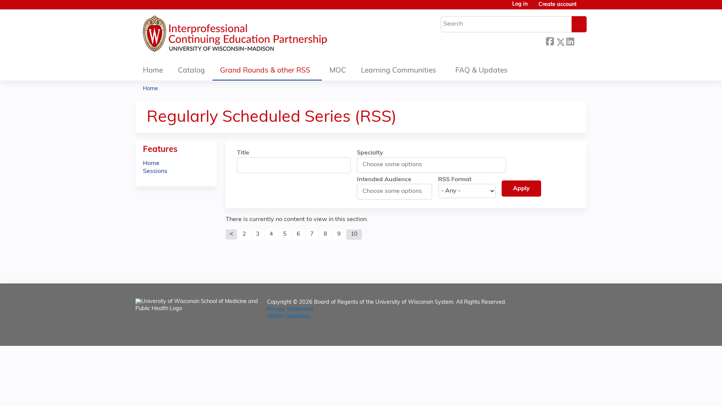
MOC (337, 70)
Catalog (191, 70)
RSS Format (455, 180)
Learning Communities (398, 70)
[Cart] (584, 8)
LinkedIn (570, 40)
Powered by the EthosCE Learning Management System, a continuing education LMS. (560, 333)
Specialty (370, 153)
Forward (580, 40)
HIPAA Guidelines (289, 317)
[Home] (257, 35)
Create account (557, 5)
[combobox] (395, 165)
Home (153, 70)
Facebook (550, 40)
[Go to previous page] (231, 234)
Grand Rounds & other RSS (265, 70)
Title (243, 153)
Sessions (155, 171)
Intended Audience (384, 180)
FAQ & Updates (481, 70)
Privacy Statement (290, 309)
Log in (520, 4)
